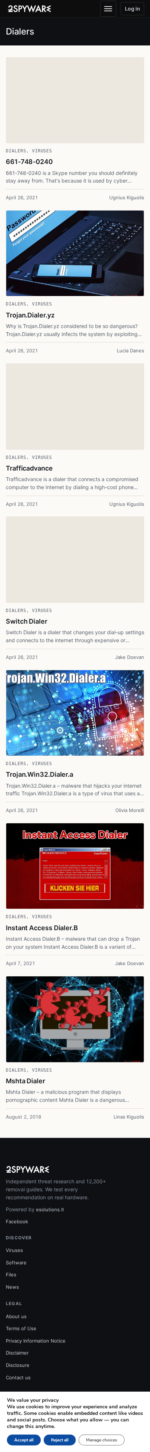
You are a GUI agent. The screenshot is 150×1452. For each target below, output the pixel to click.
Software (16, 1262)
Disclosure (17, 1365)
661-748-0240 (29, 161)
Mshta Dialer (25, 1081)
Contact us (18, 1377)
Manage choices (101, 1440)
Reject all (59, 1440)
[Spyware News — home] (29, 8)
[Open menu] (108, 9)
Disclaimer (17, 1353)
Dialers (16, 150)
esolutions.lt (50, 1209)
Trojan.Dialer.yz (30, 315)
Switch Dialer (26, 621)
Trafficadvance (29, 468)
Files (11, 1274)
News (12, 1287)
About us (16, 1316)
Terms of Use (21, 1328)
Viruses (42, 150)
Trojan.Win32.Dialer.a (39, 774)
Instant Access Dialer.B (42, 928)
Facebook (17, 1221)
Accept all (23, 1440)
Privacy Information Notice (36, 1341)
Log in (132, 8)
